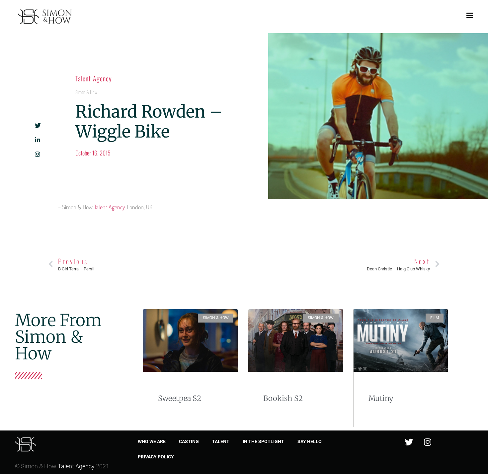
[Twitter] (409, 442)
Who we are (152, 441)
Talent (220, 441)
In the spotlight (263, 441)
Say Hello (309, 441)
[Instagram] (427, 442)
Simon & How (86, 91)
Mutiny (380, 398)
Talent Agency (93, 78)
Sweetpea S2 (179, 398)
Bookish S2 (283, 398)
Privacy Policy (156, 456)
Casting (189, 441)
